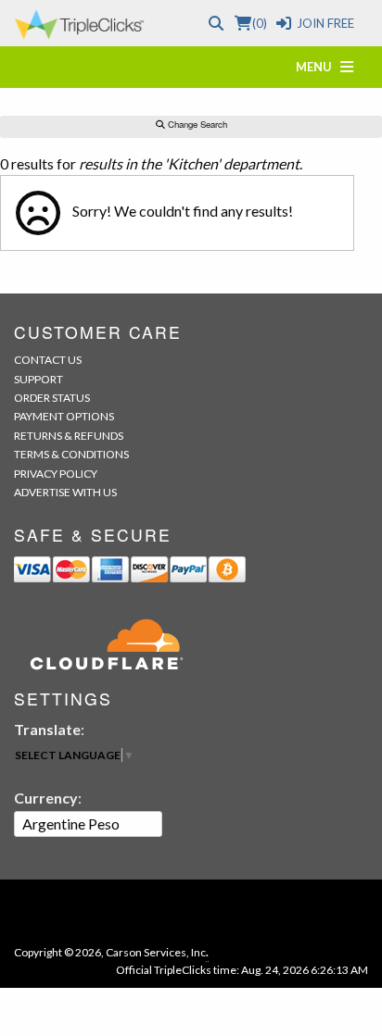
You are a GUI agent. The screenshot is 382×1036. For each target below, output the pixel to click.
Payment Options (64, 416)
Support (38, 379)
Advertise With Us (65, 492)
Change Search (196, 124)
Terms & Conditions (71, 454)
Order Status (52, 398)
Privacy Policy (55, 474)
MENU (318, 66)
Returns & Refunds (68, 436)
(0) (259, 23)
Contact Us (48, 360)
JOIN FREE (325, 23)
